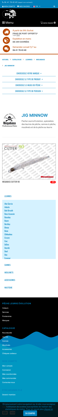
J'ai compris (30, 413)
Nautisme (8, 287)
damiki (7, 247)
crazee (7, 237)
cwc (6, 241)
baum (6, 220)
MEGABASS (40, 60)
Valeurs (5, 308)
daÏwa (6, 244)
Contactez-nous (8, 382)
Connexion (6, 370)
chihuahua (8, 234)
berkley (7, 224)
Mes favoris (24, 6)
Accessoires (9, 279)
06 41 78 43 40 (11, 2)
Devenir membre (8, 395)
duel (6, 251)
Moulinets (8, 272)
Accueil (5, 60)
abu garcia (8, 203)
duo (5, 254)
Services (5, 312)
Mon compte (9, 6)
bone (6, 230)
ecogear (7, 258)
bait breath (8, 210)
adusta (7, 207)
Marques (5, 320)
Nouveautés (7, 333)
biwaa (6, 227)
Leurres (28, 60)
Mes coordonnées (9, 374)
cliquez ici (48, 409)
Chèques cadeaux (9, 353)
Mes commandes (9, 378)
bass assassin (9, 213)
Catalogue (16, 60)
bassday (7, 217)
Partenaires (6, 316)
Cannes (7, 264)
